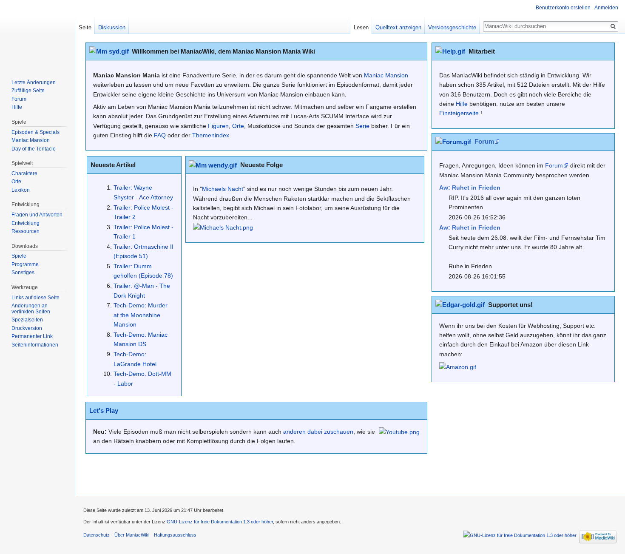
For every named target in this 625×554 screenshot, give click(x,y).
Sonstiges (22, 273)
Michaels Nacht (222, 188)
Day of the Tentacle (33, 149)
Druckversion (26, 328)
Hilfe (462, 103)
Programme (25, 264)
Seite (85, 27)
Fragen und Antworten (36, 215)
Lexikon (20, 190)
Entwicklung (25, 223)
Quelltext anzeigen (398, 27)
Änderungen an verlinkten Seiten (30, 309)
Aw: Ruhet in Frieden (469, 187)
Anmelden (606, 8)
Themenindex (210, 135)
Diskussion (111, 27)
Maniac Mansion (386, 75)
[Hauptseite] (37, 34)
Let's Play (103, 410)
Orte (238, 125)
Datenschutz (96, 534)
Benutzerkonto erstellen (563, 8)
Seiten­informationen (34, 345)
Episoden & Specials (35, 132)
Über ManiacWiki (131, 534)
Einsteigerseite (459, 113)
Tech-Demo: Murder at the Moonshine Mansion (141, 315)
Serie (362, 125)
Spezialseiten (27, 320)
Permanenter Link (32, 336)
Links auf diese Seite (35, 298)
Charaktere (24, 173)
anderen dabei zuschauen (318, 431)
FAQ (160, 135)
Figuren (218, 125)
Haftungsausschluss (175, 534)
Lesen (361, 27)
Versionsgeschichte (452, 27)
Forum (484, 141)
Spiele (18, 256)
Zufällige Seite (28, 91)
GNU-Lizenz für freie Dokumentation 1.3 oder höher (220, 521)
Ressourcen (25, 231)
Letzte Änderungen (33, 82)
